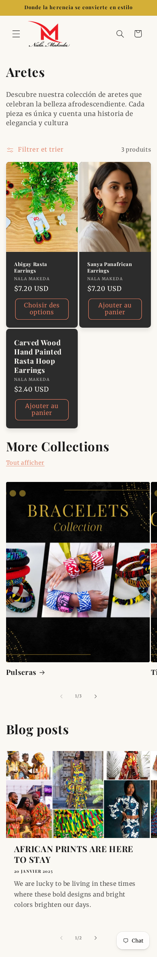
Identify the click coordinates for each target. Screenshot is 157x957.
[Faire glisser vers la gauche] (61, 696)
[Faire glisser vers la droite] (95, 696)
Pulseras (21, 672)
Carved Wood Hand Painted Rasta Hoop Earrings (38, 356)
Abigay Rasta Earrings (30, 267)
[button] (16, 33)
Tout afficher (25, 462)
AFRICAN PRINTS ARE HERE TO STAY (73, 854)
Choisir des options (42, 308)
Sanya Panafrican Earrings (109, 267)
